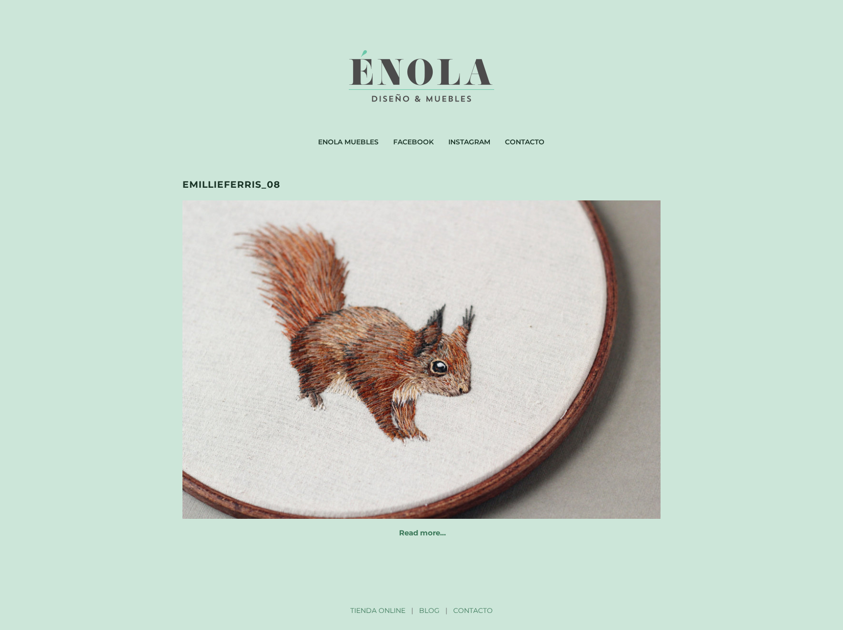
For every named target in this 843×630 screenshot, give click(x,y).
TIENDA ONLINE (377, 610)
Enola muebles (348, 142)
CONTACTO (473, 610)
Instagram (469, 142)
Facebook (413, 142)
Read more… (422, 532)
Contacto (524, 142)
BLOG (429, 610)
